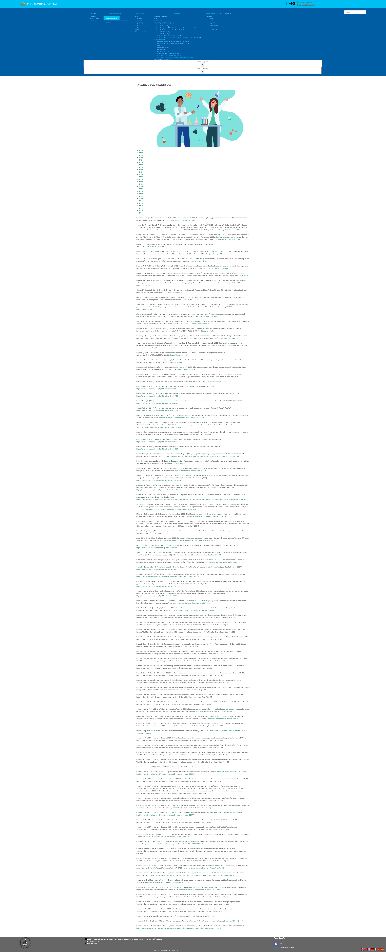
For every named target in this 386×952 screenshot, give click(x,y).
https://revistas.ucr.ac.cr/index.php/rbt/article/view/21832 (203, 868)
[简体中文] (365, 949)
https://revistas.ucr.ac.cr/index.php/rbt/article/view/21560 (168, 882)
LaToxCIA (108, 22)
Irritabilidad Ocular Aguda (164, 34)
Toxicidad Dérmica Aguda (164, 26)
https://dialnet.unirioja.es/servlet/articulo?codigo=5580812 (200, 555)
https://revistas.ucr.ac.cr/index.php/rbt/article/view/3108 (156, 596)
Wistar (211, 18)
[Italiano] (376, 949)
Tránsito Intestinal (161, 49)
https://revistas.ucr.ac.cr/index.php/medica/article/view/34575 (158, 490)
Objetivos (93, 20)
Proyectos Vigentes (111, 16)
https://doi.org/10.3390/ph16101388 (227, 230)
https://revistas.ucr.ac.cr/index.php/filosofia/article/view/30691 (182, 418)
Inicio (93, 14)
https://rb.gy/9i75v (241, 276)
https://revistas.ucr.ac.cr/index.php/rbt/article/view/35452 (157, 442)
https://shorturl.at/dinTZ (198, 261)
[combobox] (355, 12)
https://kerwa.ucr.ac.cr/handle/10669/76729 (190, 471)
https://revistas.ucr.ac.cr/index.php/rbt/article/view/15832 (216, 711)
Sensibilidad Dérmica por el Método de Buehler (169, 35)
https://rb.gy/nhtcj (219, 381)
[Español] (382, 949)
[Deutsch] (372, 949)
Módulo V (140, 26)
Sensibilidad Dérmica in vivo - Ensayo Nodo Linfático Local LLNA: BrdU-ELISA (179, 37)
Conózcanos (93, 16)
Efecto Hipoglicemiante (163, 47)
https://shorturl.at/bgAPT (175, 362)
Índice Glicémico (161, 45)
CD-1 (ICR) (213, 22)
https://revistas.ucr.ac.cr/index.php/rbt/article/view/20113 (174, 837)
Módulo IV (140, 24)
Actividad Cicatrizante (163, 51)
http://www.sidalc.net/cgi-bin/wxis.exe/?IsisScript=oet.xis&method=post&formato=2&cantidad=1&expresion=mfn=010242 (179, 928)
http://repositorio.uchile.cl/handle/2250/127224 (194, 603)
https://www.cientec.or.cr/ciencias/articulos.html (208, 767)
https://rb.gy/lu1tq (207, 331)
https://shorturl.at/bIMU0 (221, 268)
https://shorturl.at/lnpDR (186, 369)
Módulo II (140, 20)
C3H (211, 24)
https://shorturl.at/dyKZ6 (214, 254)
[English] (362, 949)
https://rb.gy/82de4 (143, 285)
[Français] (369, 949)
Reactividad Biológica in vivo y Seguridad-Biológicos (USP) (173, 43)
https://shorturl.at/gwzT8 (173, 292)
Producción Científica (112, 18)
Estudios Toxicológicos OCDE (162, 22)
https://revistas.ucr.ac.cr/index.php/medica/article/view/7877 (158, 569)
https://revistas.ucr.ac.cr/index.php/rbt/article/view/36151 (157, 396)
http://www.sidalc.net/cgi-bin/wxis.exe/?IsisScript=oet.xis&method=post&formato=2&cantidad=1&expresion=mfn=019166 (191, 875)
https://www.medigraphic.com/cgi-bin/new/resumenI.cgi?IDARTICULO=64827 (187, 540)
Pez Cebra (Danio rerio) (216, 30)
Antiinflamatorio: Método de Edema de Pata (169, 53)
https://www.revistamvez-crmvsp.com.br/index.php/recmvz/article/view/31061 (168, 509)
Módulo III (140, 22)
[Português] (379, 949)
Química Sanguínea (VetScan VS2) (163, 59)
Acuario (209, 28)
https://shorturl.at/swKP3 (179, 355)
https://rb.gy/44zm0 (230, 338)
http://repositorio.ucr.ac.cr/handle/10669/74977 (225, 562)
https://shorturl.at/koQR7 (149, 348)
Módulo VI (140, 28)
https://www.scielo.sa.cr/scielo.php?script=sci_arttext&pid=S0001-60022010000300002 (167, 577)
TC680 (137, 30)
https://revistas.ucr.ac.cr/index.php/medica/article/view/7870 (158, 586)
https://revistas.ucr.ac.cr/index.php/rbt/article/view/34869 (157, 449)
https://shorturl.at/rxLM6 (201, 324)
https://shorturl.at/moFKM (208, 316)
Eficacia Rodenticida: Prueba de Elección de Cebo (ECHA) (173, 41)
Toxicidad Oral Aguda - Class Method (167, 24)
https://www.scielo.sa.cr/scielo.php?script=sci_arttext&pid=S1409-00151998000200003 (172, 844)
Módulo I (139, 18)
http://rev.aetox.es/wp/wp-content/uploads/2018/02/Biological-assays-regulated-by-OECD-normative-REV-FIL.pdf (199, 456)
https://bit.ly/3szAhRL (176, 463)
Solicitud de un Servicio (160, 20)
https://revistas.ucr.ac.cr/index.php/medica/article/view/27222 (209, 516)
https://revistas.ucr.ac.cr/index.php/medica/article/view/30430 (158, 480)
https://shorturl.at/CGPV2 (145, 309)
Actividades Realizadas (141, 32)
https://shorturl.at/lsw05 (155, 247)
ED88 (136, 16)
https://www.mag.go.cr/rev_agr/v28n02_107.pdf (196, 610)
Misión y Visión (94, 18)
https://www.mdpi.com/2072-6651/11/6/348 (166, 427)
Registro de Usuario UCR (161, 16)
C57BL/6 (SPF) (214, 26)
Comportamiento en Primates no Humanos (117, 20)
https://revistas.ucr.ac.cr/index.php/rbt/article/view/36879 (157, 403)
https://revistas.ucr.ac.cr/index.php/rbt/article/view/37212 (157, 410)
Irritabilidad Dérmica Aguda (164, 32)
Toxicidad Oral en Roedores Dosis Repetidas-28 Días (171, 30)
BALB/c (212, 20)
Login (155, 18)
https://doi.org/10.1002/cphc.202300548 (181, 220)
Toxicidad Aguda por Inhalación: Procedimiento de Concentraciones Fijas (177, 28)
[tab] (141, 150)
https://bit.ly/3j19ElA (235, 921)
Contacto (228, 14)
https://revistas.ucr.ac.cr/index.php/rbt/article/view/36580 (157, 389)
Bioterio (209, 16)
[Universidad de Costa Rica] (39, 4)
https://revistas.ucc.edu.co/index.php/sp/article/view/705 (157, 548)
